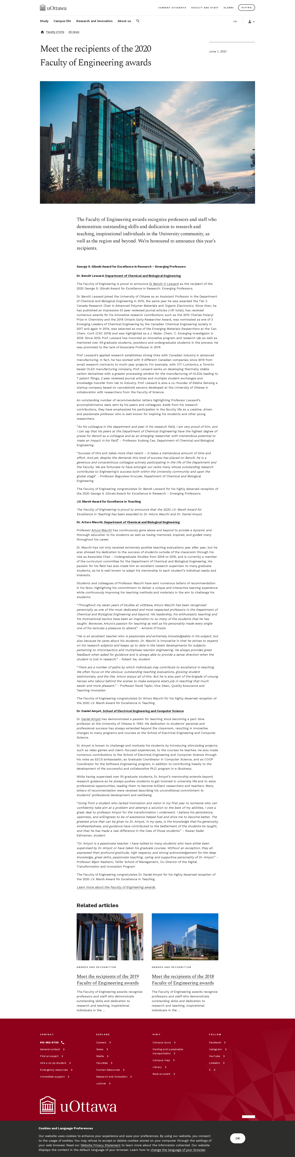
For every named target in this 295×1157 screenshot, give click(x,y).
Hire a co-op (53, 1063)
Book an (161, 1073)
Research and (111, 1076)
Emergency (54, 1069)
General (50, 1049)
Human (108, 1069)
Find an (49, 1056)
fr (235, 21)
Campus (162, 1042)
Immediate (52, 1076)
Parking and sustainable (168, 1051)
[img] (53, 7)
